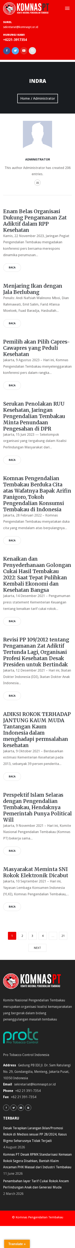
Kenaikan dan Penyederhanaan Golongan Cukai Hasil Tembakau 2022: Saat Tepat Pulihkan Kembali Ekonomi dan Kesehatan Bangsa (37, 574)
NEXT (37, 947)
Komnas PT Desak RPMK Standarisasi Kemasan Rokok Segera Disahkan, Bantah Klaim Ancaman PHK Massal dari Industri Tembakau (37, 1161)
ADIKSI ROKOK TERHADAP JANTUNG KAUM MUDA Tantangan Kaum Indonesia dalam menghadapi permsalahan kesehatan (37, 730)
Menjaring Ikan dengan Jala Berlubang (32, 289)
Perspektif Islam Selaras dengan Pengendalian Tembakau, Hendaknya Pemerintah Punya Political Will (37, 807)
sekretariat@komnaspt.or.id (20, 27)
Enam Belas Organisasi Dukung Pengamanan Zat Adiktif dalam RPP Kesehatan (35, 220)
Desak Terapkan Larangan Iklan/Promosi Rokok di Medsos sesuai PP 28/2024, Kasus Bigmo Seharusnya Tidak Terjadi (35, 1134)
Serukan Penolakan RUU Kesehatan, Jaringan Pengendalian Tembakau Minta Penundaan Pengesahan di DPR (34, 416)
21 (63, 935)
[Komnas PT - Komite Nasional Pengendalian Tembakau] (26, 8)
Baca (12, 267)
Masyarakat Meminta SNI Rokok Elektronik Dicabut (35, 872)
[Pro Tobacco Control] (22, 1037)
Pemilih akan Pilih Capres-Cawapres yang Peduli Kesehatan (36, 348)
